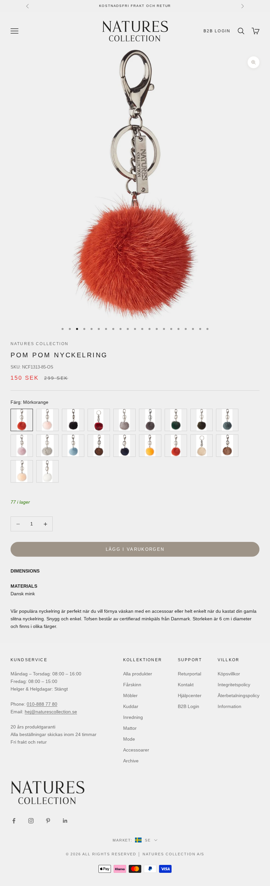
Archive (131, 760)
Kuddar (130, 706)
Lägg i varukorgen (135, 549)
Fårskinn (132, 684)
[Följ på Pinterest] (48, 820)
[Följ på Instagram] (31, 820)
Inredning (133, 717)
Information (229, 706)
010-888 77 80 (42, 704)
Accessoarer (136, 750)
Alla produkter (137, 673)
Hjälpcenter (190, 695)
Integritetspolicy (234, 684)
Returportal (189, 673)
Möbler (130, 695)
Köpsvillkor (229, 673)
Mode (129, 739)
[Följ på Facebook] (14, 820)
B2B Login (216, 31)
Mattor (130, 728)
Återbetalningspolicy (238, 695)
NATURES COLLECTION (39, 343)
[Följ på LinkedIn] (65, 820)
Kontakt (186, 684)
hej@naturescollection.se (51, 711)
